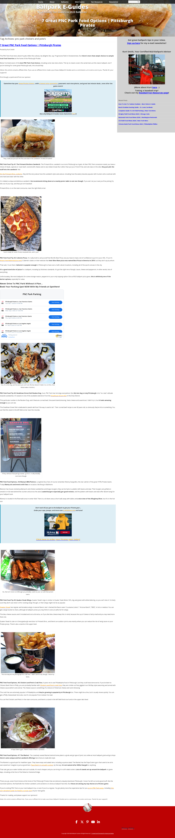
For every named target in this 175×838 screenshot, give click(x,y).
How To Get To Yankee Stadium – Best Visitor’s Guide (136, 104)
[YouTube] (93, 822)
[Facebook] (76, 822)
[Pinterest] (87, 822)
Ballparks (64, 2)
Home (40, 2)
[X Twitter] (82, 822)
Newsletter (113, 2)
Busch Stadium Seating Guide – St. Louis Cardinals (135, 107)
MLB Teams (79, 2)
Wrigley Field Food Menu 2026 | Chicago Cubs (134, 114)
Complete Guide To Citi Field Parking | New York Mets (137, 111)
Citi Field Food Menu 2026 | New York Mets (133, 121)
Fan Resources (97, 2)
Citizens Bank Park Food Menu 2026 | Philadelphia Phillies (137, 124)
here (154, 87)
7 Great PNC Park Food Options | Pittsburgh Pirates (30, 45)
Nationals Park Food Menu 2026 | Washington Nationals (137, 117)
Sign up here (133, 43)
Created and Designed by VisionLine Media (103, 833)
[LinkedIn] (98, 822)
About (52, 2)
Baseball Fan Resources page (153, 92)
